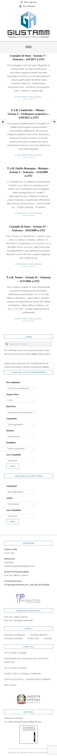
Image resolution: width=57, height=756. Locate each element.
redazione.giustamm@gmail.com (19, 565)
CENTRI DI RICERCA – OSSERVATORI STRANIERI (27, 679)
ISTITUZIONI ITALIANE (15, 652)
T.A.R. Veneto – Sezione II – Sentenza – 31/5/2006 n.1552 (28, 279)
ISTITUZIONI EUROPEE (15, 667)
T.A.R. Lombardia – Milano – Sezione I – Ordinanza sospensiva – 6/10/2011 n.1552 (28, 113)
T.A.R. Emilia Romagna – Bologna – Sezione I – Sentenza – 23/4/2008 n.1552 (28, 172)
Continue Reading (28, 96)
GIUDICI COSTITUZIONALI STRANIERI (22, 673)
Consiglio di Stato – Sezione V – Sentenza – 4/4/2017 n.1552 (28, 57)
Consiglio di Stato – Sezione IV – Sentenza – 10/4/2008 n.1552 (28, 228)
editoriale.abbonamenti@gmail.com (25, 721)
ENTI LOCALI (10, 685)
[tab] (28, 660)
